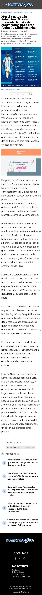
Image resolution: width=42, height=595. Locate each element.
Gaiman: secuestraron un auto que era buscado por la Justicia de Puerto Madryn (23, 462)
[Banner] (21, 155)
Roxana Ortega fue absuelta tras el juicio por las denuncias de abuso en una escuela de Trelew (22, 491)
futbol (21, 447)
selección (30, 447)
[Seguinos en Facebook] (15, 558)
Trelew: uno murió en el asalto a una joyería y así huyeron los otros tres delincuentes (22, 522)
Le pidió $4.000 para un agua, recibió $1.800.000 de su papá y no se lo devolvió (22, 476)
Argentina (11, 447)
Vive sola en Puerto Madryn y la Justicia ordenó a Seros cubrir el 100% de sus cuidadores (22, 507)
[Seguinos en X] (19, 558)
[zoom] (21, 67)
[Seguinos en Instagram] (24, 558)
